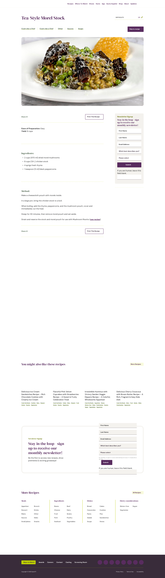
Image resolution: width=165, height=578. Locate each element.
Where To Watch (81, 4)
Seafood (57, 522)
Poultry (69, 518)
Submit (128, 165)
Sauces (70, 29)
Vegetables (92, 407)
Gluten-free (88, 405)
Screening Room (81, 562)
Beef (68, 506)
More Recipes (136, 364)
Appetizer (97, 403)
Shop (121, 4)
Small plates (99, 405)
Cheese (57, 510)
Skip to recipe (134, 29)
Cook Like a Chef (28, 29)
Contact (59, 562)
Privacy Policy (119, 571)
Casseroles (91, 510)
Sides (93, 405)
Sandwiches (104, 518)
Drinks (36, 510)
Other (60, 29)
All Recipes (137, 493)
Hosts (98, 4)
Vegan (86, 407)
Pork (56, 518)
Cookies (33, 403)
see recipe (95, 219)
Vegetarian (34, 405)
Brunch (36, 506)
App (103, 4)
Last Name (123, 138)
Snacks (28, 405)
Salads (89, 518)
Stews (102, 522)
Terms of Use (130, 571)
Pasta (89, 514)
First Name (123, 131)
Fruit (77, 403)
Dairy (38, 403)
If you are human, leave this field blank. (115, 468)
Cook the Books (25, 403)
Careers (50, 562)
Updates (133, 4)
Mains (23, 514)
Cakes (64, 403)
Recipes (70, 4)
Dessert (42, 403)
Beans (102, 403)
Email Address (124, 144)
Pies (101, 514)
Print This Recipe (93, 117)
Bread (89, 506)
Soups (80, 29)
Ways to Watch (29, 562)
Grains (23, 405)
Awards (41, 562)
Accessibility (140, 571)
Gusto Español (111, 4)
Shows (91, 4)
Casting (69, 562)
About (126, 4)
